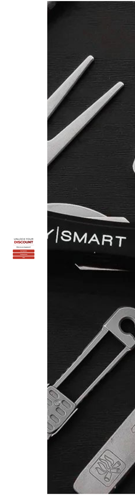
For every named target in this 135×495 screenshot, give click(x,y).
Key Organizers (23, 251)
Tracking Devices (23, 254)
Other (23, 257)
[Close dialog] (133, 1)
